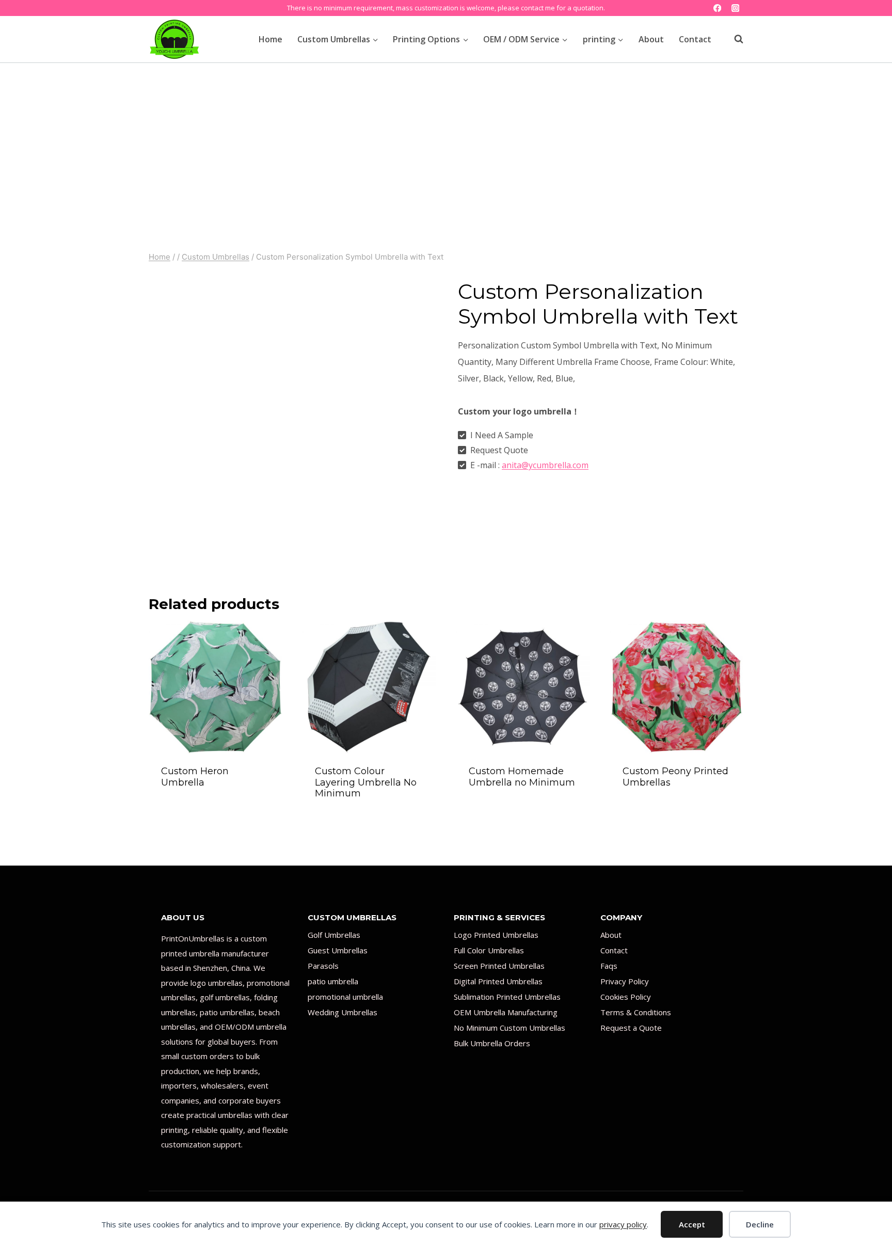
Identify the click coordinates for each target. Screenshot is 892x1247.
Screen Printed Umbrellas (499, 966)
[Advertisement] (446, 140)
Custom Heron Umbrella (195, 776)
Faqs (608, 966)
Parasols (323, 966)
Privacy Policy (624, 981)
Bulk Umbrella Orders (492, 1043)
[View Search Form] (733, 39)
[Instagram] (735, 8)
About (651, 39)
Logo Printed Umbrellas (496, 935)
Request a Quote (631, 1027)
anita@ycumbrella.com (545, 465)
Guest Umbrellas (338, 950)
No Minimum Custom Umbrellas (509, 1027)
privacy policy (623, 1224)
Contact (695, 39)
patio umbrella (333, 981)
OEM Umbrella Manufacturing (506, 1012)
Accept (692, 1224)
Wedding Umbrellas (342, 1012)
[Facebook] (717, 8)
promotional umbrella (345, 997)
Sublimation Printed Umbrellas (507, 997)
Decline (760, 1224)
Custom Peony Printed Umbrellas (675, 776)
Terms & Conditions (635, 1012)
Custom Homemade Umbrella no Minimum (522, 776)
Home (270, 39)
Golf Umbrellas (334, 935)
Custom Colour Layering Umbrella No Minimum (366, 782)
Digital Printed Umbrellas (498, 981)
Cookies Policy (625, 997)
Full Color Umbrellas (489, 950)
